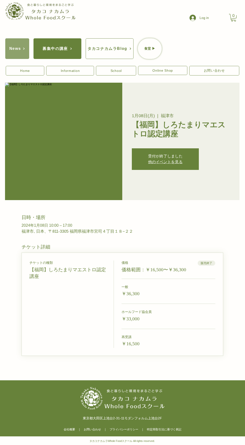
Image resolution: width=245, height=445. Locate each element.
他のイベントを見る (165, 162)
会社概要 (69, 429)
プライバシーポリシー (124, 429)
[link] (233, 18)
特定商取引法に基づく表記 (164, 429)
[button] (25, 70)
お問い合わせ (92, 429)
